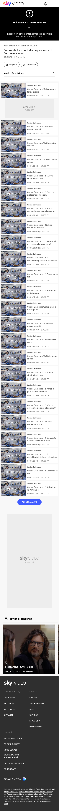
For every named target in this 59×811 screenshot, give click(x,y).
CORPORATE (10, 769)
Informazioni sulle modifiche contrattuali (35, 792)
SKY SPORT (9, 698)
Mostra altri (29, 502)
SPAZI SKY (34, 721)
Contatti (38, 794)
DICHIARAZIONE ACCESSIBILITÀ (12, 756)
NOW (32, 709)
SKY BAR (33, 715)
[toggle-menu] (53, 4)
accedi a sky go (12, 779)
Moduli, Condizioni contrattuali (42, 789)
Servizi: (33, 692)
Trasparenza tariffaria (15, 794)
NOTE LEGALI (10, 750)
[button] (12, 64)
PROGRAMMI (35, 726)
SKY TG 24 (9, 703)
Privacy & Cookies (11, 792)
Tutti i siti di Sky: (12, 692)
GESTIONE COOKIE (13, 738)
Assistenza (29, 794)
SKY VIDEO (9, 709)
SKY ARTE (8, 715)
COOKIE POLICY (12, 744)
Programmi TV (11, 46)
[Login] (46, 4)
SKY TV (33, 698)
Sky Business (36, 703)
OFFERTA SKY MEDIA (14, 763)
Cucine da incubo (28, 46)
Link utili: (8, 732)
